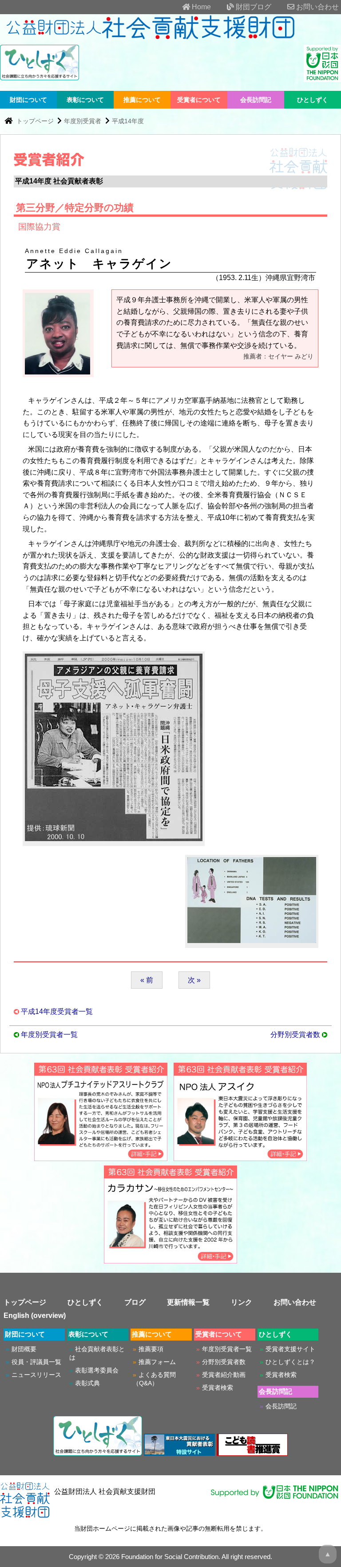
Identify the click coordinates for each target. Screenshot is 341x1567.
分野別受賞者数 (295, 1034)
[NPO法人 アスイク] (240, 1157)
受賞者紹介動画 (224, 1374)
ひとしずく (312, 99)
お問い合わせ (316, 7)
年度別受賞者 (82, 121)
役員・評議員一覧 (36, 1361)
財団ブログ (252, 7)
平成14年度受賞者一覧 (57, 1011)
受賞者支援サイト (290, 1349)
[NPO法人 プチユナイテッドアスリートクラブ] (100, 1157)
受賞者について (199, 99)
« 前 (146, 980)
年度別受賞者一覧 (49, 1034)
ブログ (135, 1302)
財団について (28, 99)
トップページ (36, 121)
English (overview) (35, 1315)
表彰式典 (87, 1383)
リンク (241, 1302)
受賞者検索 (217, 1387)
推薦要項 (151, 1349)
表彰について (85, 99)
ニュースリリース (36, 1374)
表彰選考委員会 (97, 1370)
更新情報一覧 (188, 1302)
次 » (194, 980)
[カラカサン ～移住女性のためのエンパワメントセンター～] (170, 1259)
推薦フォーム (157, 1361)
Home (200, 7)
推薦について (142, 99)
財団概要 (24, 1349)
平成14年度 (128, 121)
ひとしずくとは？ (290, 1361)
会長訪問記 (255, 99)
